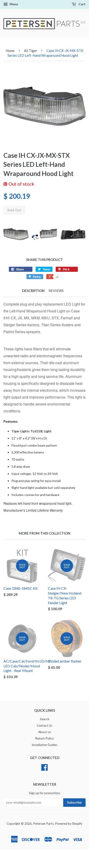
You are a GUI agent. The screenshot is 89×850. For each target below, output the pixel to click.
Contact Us (44, 725)
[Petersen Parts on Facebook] (44, 769)
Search (44, 719)
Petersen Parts (43, 823)
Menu (13, 4)
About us (44, 732)
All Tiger (30, 50)
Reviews (56, 291)
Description (33, 291)
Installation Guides (44, 745)
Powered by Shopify (68, 823)
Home (10, 50)
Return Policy (44, 738)
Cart (82, 4)
